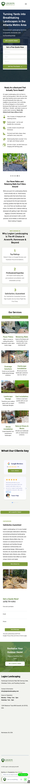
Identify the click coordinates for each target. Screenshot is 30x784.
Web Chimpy (18, 772)
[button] (26, 4)
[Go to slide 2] (13, 502)
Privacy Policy (10, 635)
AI (6, 772)
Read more (8, 491)
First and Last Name (8, 606)
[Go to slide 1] (12, 502)
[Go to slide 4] (16, 502)
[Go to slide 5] (17, 502)
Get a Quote (24, 774)
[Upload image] (21, 779)
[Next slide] (26, 488)
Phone (4, 621)
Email (4, 614)
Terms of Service (20, 635)
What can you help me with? (10, 774)
